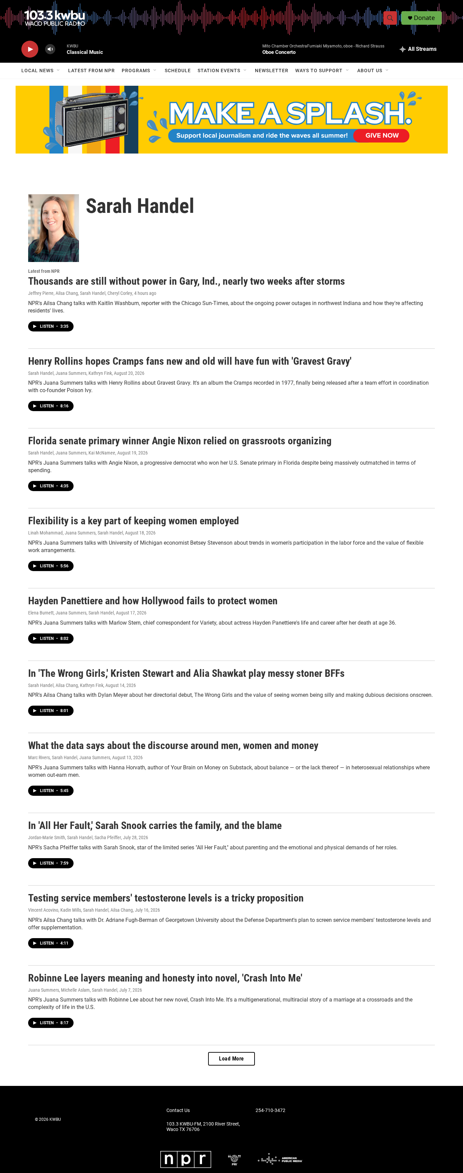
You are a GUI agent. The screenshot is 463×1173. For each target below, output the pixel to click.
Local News (37, 70)
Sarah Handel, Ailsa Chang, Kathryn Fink (65, 685)
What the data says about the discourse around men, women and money (173, 745)
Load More (231, 1058)
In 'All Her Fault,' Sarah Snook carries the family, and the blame (155, 825)
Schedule (178, 70)
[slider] (61, 49)
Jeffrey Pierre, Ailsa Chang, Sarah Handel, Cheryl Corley (80, 293)
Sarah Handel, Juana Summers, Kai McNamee (71, 453)
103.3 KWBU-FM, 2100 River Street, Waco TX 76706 (203, 1126)
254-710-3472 (270, 1110)
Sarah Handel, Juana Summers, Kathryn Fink (70, 373)
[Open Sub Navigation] (58, 70)
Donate (424, 17)
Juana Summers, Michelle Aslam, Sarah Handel (72, 990)
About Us (369, 70)
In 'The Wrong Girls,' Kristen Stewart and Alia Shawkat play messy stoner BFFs (186, 673)
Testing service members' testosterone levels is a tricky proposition (166, 898)
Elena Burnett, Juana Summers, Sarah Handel (71, 612)
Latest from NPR (91, 70)
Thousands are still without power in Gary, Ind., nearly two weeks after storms (186, 281)
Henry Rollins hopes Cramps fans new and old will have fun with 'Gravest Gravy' (189, 361)
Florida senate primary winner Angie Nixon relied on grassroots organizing (179, 441)
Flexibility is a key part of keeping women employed (133, 521)
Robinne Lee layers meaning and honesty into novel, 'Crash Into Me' (165, 978)
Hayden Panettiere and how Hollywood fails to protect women (153, 601)
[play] (29, 49)
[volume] (50, 49)
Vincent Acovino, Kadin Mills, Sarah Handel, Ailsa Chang (80, 910)
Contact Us (178, 1110)
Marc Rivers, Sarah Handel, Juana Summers (69, 757)
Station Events (219, 70)
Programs (136, 70)
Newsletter (271, 70)
